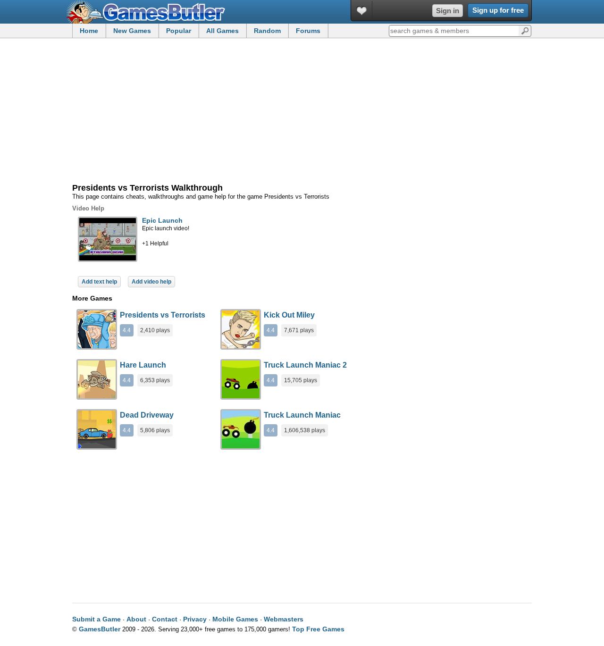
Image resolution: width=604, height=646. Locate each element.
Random (267, 30)
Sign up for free (498, 10)
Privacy (195, 619)
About (136, 619)
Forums (308, 30)
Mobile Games (235, 619)
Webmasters (283, 619)
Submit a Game (96, 619)
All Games (222, 30)
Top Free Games (318, 629)
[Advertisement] (302, 111)
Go (525, 30)
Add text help (99, 281)
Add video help (151, 281)
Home (89, 30)
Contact (164, 619)
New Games (132, 30)
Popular (178, 30)
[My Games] (361, 10)
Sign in (447, 11)
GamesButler (149, 12)
